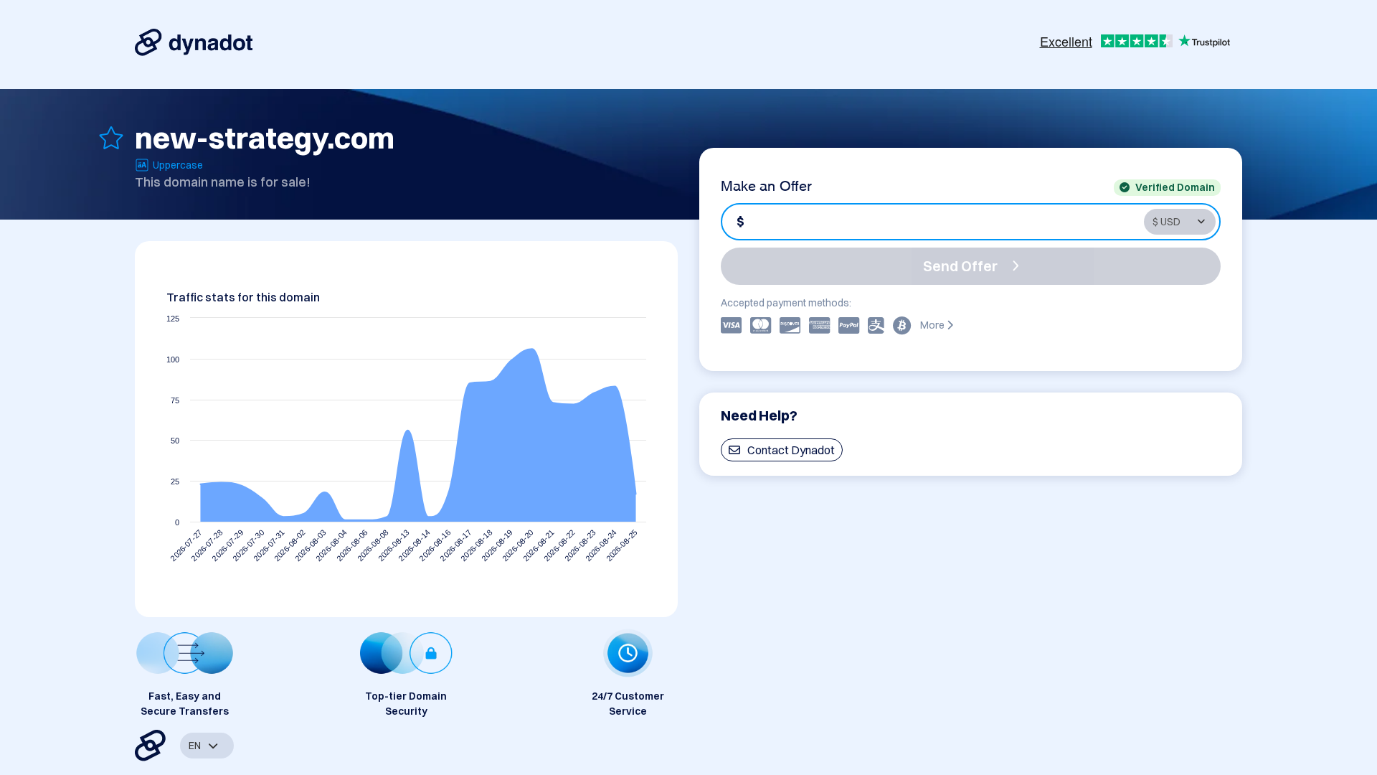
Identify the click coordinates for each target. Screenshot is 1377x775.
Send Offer (960, 266)
